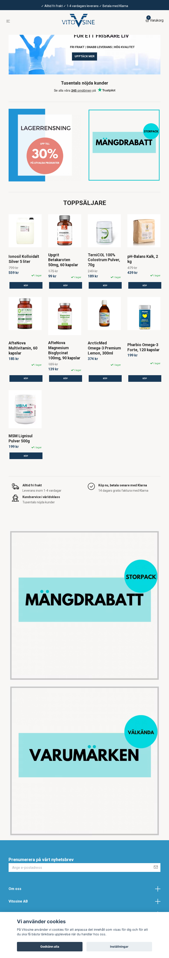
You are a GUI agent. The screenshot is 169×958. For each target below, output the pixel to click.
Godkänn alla (49, 946)
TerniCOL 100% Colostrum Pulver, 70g (104, 260)
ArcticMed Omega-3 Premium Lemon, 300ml (104, 348)
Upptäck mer (84, 56)
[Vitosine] (78, 21)
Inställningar (119, 946)
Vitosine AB (18, 901)
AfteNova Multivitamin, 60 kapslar (23, 348)
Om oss (15, 889)
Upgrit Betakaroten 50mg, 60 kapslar (63, 260)
